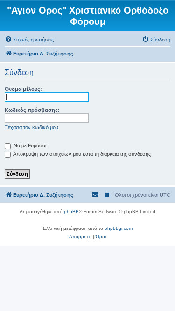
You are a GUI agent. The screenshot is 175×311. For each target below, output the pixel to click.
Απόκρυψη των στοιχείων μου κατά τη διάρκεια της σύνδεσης (81, 154)
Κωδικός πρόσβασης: (32, 110)
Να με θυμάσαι (29, 145)
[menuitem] (29, 39)
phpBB (71, 211)
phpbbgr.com (119, 228)
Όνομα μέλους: (23, 89)
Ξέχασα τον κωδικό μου (31, 127)
